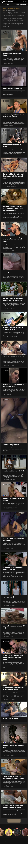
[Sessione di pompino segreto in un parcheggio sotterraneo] (14, 318)
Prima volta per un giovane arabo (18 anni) (14, 627)
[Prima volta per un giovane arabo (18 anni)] (14, 616)
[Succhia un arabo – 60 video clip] (14, 76)
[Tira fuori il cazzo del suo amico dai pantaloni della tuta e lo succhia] (14, 289)
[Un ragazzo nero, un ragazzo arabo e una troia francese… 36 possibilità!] (14, 796)
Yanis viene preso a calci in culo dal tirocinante (13, 499)
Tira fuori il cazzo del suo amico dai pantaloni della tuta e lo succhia (13, 299)
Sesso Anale (7, 484)
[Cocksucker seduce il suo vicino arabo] (14, 347)
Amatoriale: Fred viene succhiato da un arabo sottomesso (13, 385)
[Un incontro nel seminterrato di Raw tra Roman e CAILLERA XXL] (14, 678)
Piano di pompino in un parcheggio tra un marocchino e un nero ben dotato (13, 240)
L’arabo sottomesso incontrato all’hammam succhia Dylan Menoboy (13, 777)
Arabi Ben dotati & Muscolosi (8, 160)
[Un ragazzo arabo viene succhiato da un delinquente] (14, 524)
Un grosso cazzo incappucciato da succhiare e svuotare (13, 568)
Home (4, 10)
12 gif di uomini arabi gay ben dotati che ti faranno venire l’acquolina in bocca (13, 176)
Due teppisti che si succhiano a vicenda (12, 54)
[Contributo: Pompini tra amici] (14, 420)
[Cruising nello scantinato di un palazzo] (14, 135)
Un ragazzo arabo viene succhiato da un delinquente (13, 539)
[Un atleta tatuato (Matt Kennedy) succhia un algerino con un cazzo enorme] (14, 646)
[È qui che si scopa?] (14, 588)
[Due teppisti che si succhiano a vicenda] (14, 40)
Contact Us (10, 841)
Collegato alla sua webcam (10, 718)
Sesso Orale (5, 68)
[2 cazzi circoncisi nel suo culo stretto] (14, 462)
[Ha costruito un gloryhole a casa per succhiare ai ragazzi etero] (14, 105)
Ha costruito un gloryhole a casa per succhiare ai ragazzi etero (13, 116)
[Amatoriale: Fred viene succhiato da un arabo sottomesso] (14, 375)
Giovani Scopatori (8, 191)
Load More (14, 820)
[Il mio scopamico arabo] (14, 261)
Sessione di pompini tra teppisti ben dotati (13, 746)
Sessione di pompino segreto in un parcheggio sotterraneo (13, 328)
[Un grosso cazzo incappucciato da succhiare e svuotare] (14, 558)
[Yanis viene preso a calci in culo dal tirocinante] (14, 489)
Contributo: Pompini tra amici (12, 445)
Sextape (6, 32)
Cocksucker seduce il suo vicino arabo (14, 357)
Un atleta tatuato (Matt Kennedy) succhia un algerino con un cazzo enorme (13, 657)
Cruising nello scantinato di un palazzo (12, 146)
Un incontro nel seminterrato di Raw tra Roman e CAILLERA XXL (13, 688)
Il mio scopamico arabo (9, 272)
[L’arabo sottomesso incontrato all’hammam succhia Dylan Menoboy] (14, 766)
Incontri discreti (22, 4)
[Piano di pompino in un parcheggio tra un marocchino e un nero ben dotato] (14, 228)
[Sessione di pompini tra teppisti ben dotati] (14, 733)
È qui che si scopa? (8, 597)
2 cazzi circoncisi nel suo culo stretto (14, 471)
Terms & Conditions (16, 841)
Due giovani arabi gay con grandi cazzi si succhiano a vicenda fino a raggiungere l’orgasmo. (13, 208)
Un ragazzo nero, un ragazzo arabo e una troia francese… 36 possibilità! (13, 806)
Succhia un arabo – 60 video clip (12, 88)
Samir (7, 4)
